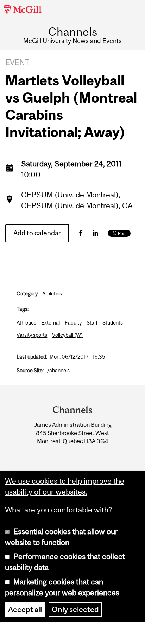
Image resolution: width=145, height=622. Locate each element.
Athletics (52, 293)
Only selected (75, 609)
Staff (92, 323)
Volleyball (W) (67, 335)
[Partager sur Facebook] (81, 233)
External (50, 323)
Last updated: (32, 357)
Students (112, 323)
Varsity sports (32, 335)
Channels (72, 32)
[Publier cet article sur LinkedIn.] (95, 233)
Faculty (73, 323)
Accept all (25, 609)
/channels (58, 370)
